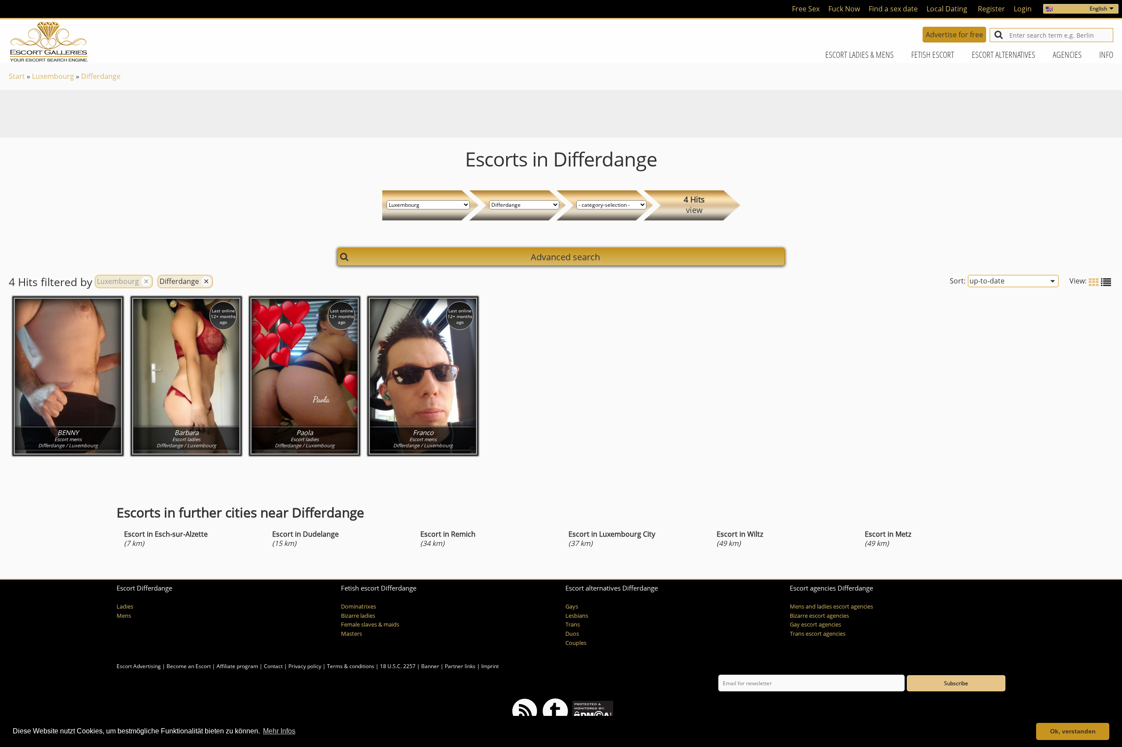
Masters (351, 633)
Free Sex (806, 9)
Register (991, 9)
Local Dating (947, 9)
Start (17, 76)
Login (1023, 9)
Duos (572, 633)
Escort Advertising (139, 666)
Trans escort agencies (817, 633)
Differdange (101, 76)
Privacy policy (304, 666)
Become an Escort (189, 666)
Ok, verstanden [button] (1073, 731)
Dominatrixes (358, 606)
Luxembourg (53, 76)
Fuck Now (844, 9)
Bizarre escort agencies (819, 616)
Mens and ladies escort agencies (831, 606)
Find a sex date (893, 9)
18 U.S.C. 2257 (397, 666)
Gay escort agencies (815, 624)
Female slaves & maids (370, 624)
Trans (572, 624)
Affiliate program (237, 666)
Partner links (460, 666)
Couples (575, 643)
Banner (430, 666)
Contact (273, 666)
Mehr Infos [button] (279, 731)
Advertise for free (954, 34)
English (1098, 8)
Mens (124, 616)
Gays (571, 606)
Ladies (125, 606)
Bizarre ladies (358, 616)
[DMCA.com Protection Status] (592, 711)
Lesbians (576, 616)
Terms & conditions (350, 666)
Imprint (490, 666)
